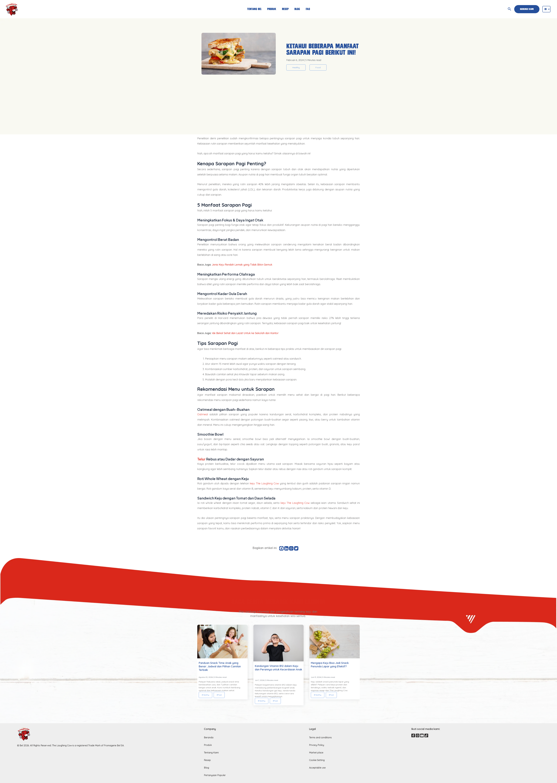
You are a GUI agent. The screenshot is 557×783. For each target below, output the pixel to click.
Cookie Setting (317, 760)
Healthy (296, 67)
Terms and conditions (320, 737)
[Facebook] (281, 548)
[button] (269, 708)
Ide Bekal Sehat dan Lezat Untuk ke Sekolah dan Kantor (245, 333)
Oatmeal (202, 414)
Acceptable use (317, 767)
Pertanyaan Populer (215, 775)
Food (318, 67)
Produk (271, 9)
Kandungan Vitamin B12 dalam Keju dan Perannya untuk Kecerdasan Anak (278, 667)
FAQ (308, 9)
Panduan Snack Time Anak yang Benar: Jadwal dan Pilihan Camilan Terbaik (220, 666)
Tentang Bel (254, 9)
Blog (297, 9)
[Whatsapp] (291, 548)
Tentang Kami (211, 752)
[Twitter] (296, 548)
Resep (285, 9)
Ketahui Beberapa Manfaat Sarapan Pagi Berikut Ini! (322, 49)
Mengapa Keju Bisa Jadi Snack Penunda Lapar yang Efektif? (330, 664)
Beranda (208, 737)
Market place (316, 752)
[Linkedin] (286, 548)
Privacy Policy (316, 745)
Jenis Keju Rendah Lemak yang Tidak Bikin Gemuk (242, 264)
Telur (201, 459)
